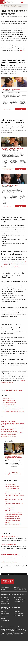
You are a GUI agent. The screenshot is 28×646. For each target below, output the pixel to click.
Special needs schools (10, 484)
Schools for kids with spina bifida (13, 524)
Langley (8, 263)
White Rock (19, 263)
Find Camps (4, 611)
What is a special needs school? (8, 421)
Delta (21, 261)
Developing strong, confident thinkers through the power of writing (13, 457)
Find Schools (4, 597)
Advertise (16, 587)
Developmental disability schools (9, 431)
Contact (3, 589)
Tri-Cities (6, 265)
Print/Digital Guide (18, 601)
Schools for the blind (10, 509)
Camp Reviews (5, 620)
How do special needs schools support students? (12, 423)
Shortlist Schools (5, 599)
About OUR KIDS (5, 587)
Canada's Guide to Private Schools (13, 594)
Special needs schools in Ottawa (8, 436)
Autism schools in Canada (9, 400)
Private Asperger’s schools (9, 402)
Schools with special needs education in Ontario (12, 433)
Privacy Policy (3, 634)
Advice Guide (17, 597)
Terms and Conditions (12, 633)
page (4, 367)
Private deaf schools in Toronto (12, 518)
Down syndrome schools (9, 404)
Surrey (24, 261)
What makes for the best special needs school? (12, 428)
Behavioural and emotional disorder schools (13, 408)
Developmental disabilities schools (13, 493)
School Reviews (5, 603)
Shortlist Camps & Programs (5, 617)
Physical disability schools (7, 429)
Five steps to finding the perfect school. (13, 473)
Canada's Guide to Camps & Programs (10, 608)
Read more (22, 50)
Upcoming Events (18, 613)
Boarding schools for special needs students (13, 411)
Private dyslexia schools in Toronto (13, 512)
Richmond (3, 263)
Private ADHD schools (8, 398)
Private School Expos (19, 599)
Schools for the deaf (10, 511)
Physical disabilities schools (12, 488)
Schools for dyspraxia (10, 507)
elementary (3, 266)
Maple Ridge (13, 263)
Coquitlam (24, 263)
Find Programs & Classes (5, 614)
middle (8, 266)
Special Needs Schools (14, 390)
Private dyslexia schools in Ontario (13, 514)
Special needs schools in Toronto (9, 434)
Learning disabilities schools (9, 406)
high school (15, 266)
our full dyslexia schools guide (10, 313)
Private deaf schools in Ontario (12, 516)
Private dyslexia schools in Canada (11, 409)
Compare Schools (5, 601)
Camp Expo (17, 611)
